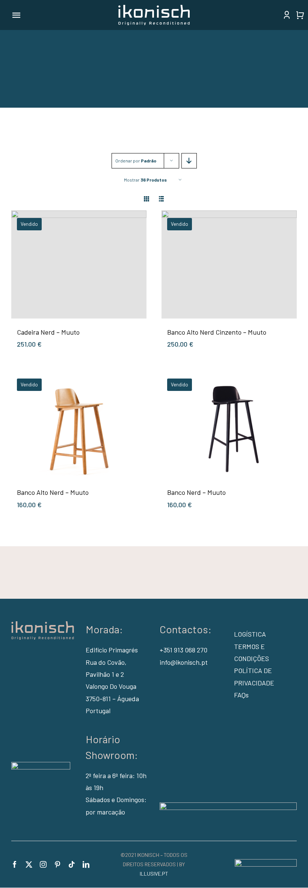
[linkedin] (86, 864)
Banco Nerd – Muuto (196, 492)
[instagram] (43, 864)
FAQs (241, 695)
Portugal (98, 710)
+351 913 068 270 (183, 650)
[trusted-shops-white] (40, 765)
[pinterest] (57, 864)
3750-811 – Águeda (112, 698)
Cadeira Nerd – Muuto (48, 332)
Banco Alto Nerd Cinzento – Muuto (216, 332)
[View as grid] (146, 199)
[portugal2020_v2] (228, 806)
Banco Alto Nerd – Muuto (53, 492)
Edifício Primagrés (112, 650)
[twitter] (29, 864)
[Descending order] (189, 160)
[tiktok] (71, 864)
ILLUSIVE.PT (154, 873)
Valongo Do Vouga (111, 686)
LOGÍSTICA (250, 634)
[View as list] (161, 199)
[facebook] (14, 864)
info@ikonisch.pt (184, 662)
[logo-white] (154, 8)
